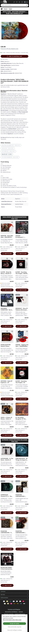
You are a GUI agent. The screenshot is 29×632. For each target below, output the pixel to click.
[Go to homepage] (5, 2)
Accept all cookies (14, 623)
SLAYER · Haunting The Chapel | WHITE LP (21, 272)
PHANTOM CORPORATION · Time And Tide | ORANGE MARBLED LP (7, 531)
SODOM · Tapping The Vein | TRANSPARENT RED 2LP (22, 345)
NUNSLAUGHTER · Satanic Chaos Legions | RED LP (6, 345)
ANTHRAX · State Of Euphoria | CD (6, 381)
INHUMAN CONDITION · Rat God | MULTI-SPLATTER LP (7, 309)
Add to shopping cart (15, 56)
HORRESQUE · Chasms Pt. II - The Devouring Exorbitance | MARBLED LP (6, 495)
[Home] (1, 9)
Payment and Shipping (14, 609)
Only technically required (14, 627)
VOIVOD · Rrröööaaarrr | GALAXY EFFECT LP (21, 236)
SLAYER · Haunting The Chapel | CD (21, 381)
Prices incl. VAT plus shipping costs (9, 48)
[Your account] (19, 2)
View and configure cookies (14, 630)
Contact (21, 611)
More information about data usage (12, 620)
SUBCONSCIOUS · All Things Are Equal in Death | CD (21, 459)
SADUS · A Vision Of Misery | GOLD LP (6, 418)
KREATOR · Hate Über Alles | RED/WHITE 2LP (7, 236)
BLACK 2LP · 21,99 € (7, 154)
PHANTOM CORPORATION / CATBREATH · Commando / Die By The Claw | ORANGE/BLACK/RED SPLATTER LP (22, 531)
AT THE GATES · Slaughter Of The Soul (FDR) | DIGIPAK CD (22, 418)
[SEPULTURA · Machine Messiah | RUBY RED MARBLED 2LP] (14, 30)
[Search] (26, 5)
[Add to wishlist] (12, 222)
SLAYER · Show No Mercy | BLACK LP (6, 272)
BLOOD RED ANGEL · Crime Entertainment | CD (7, 568)
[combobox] (13, 5)
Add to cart (8, 253)
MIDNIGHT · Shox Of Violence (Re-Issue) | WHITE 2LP (22, 309)
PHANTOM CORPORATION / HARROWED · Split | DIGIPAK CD (21, 495)
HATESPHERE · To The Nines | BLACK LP (7, 459)
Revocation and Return (11, 611)
